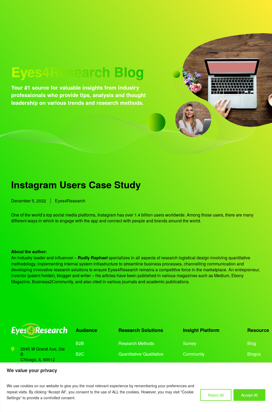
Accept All (249, 395)
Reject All (216, 395)
